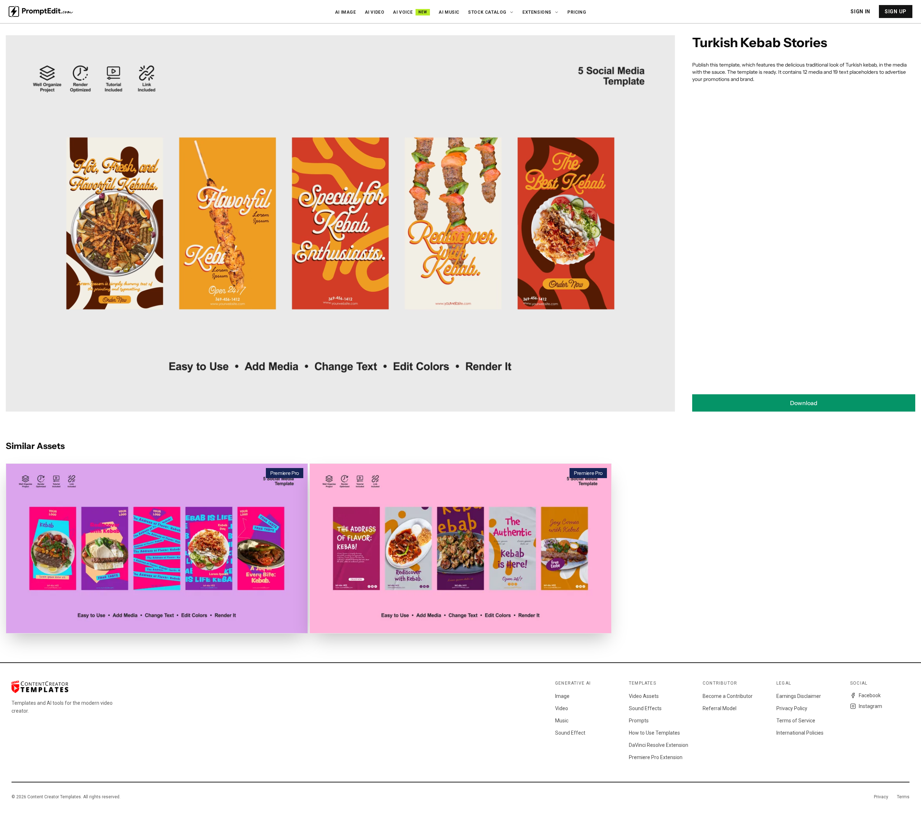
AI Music (449, 12)
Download (803, 403)
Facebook (870, 695)
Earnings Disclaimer (798, 696)
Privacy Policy (791, 708)
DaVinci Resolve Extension (658, 745)
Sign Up (896, 11)
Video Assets (644, 696)
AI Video (375, 12)
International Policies (800, 733)
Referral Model (719, 708)
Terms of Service (795, 720)
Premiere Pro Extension (655, 757)
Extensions (537, 12)
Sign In (860, 11)
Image (562, 696)
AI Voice (410, 12)
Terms (903, 796)
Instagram (870, 706)
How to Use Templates (654, 733)
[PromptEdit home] (41, 11)
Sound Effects (645, 708)
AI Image (345, 12)
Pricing (576, 12)
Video (561, 708)
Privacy (881, 796)
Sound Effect (570, 733)
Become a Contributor (728, 696)
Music (561, 720)
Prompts (639, 720)
